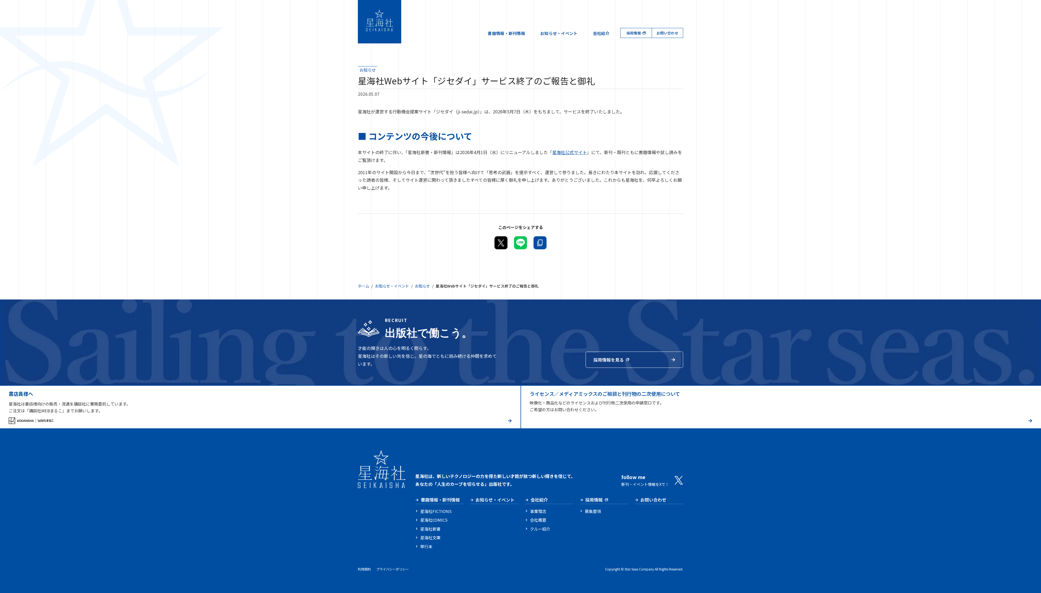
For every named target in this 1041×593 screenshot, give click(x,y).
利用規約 (364, 569)
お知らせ (422, 286)
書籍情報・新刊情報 (506, 33)
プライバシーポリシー (392, 569)
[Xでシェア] (500, 242)
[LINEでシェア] (520, 242)
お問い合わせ (667, 33)
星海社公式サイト (569, 152)
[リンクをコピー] (540, 242)
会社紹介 (601, 33)
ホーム (363, 286)
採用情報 (633, 33)
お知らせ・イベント (559, 33)
